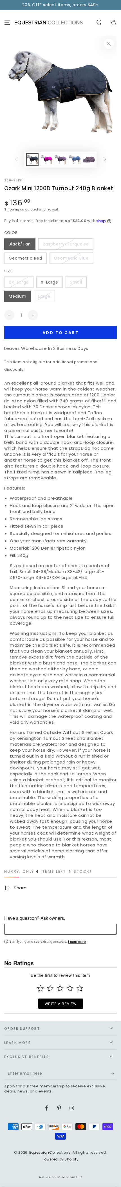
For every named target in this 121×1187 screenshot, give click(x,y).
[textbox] (60, 929)
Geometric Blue (71, 258)
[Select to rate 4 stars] (70, 988)
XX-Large (19, 282)
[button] (99, 22)
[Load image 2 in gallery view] (46, 159)
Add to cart (60, 332)
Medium (17, 296)
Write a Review (61, 1003)
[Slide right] (104, 159)
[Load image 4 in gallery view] (74, 159)
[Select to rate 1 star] (40, 988)
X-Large (49, 282)
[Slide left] (16, 159)
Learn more (77, 941)
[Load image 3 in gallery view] (60, 159)
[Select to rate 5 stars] (79, 988)
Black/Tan (20, 244)
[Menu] (7, 22)
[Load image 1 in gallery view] (32, 159)
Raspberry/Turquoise (66, 244)
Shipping (11, 209)
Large (44, 296)
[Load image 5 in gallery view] (88, 159)
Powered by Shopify (60, 1159)
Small (76, 282)
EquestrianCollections (50, 1152)
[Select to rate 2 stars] (50, 988)
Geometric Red (25, 258)
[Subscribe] (113, 1074)
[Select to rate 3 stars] (60, 988)
